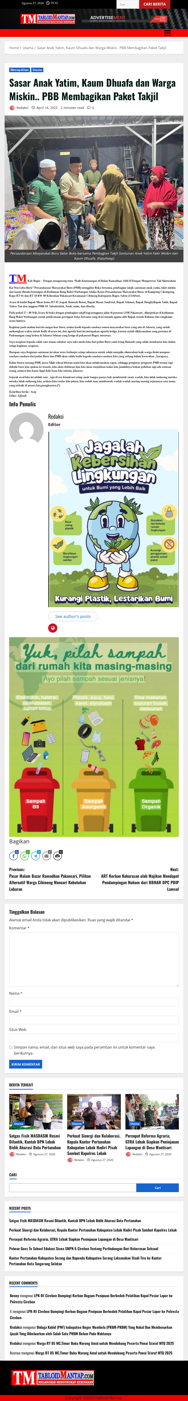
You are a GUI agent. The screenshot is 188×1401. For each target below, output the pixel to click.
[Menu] (94, 33)
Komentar (19, 927)
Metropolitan (20, 70)
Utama (37, 70)
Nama (15, 993)
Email (15, 1011)
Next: (140, 879)
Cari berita (157, 3)
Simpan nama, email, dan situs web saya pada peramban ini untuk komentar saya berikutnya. (84, 1050)
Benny (14, 1295)
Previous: (50, 879)
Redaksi (22, 107)
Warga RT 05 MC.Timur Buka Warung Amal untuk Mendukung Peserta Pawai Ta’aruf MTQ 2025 (105, 1343)
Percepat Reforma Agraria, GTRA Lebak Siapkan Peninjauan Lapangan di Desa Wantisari (152, 1141)
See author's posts (73, 616)
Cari (13, 1174)
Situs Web (17, 1029)
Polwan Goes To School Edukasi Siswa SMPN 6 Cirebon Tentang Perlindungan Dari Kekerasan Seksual (83, 1248)
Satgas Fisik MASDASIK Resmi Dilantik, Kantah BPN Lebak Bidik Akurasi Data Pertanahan (35, 1141)
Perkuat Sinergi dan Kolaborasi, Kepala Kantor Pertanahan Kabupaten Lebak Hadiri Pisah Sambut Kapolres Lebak (93, 1144)
